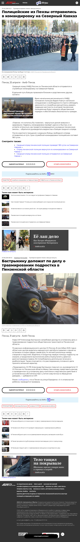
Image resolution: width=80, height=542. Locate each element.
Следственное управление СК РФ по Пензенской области (21, 325)
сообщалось (23, 380)
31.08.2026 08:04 (7, 258)
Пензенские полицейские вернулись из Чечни (26, 215)
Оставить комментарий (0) (62, 164)
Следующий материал (41, 536)
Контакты (32, 491)
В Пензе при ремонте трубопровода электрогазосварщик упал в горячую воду (36, 441)
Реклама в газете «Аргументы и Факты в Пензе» (48, 489)
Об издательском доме (24, 484)
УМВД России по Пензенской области (43, 72)
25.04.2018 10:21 (6, 8)
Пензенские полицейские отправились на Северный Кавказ (30, 222)
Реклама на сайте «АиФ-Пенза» (56, 486)
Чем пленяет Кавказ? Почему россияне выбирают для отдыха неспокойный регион (38, 202)
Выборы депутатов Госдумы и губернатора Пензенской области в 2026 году (42, 494)
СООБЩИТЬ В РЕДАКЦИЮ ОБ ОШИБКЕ (28, 496)
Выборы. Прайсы (22, 491)
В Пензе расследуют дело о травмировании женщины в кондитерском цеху (35, 448)
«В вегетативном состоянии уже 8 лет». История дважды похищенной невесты (36, 208)
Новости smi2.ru (9, 251)
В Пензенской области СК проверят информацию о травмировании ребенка (36, 428)
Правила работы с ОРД (24, 489)
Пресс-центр (38, 484)
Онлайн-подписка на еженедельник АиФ (30, 486)
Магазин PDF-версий (50, 484)
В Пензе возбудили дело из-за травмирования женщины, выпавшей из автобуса (37, 434)
